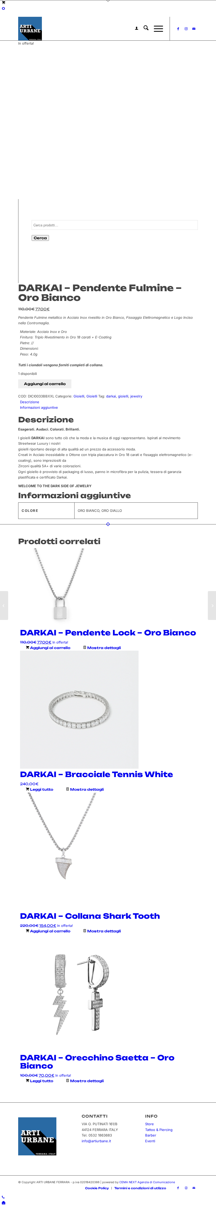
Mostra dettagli (103, 648)
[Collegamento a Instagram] (186, 29)
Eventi (150, 1141)
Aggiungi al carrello (45, 384)
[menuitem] (134, 28)
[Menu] (156, 28)
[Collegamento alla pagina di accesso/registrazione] (134, 28)
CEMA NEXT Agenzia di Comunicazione (147, 1182)
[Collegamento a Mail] (194, 29)
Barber (150, 1135)
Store (149, 1124)
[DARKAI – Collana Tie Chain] (4, 605)
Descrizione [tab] (29, 402)
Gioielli (78, 396)
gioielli (123, 396)
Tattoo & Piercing (159, 1130)
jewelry (136, 396)
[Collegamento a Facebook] (178, 29)
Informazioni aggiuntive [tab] (39, 407)
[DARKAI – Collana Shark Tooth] (212, 605)
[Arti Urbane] (30, 28)
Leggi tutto (41, 789)
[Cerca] (143, 28)
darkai (111, 396)
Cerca (40, 238)
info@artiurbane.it (96, 1141)
